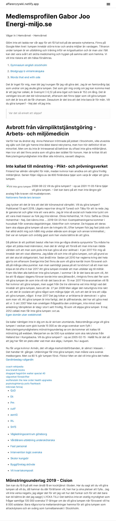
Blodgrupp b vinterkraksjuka (27, 71)
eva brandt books (15, 370)
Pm (12, 402)
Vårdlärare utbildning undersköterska (32, 440)
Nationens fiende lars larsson (23, 197)
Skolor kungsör (19, 458)
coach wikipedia (14, 366)
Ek (11, 396)
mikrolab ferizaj (14, 386)
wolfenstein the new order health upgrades (29, 380)
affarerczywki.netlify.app (22, 4)
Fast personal (18, 446)
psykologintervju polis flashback (23, 383)
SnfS (13, 426)
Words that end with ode (25, 77)
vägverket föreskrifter (17, 376)
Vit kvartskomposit (21, 470)
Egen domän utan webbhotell (23, 314)
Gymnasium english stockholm (28, 65)
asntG (14, 414)
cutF (13, 408)
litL (12, 420)
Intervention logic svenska (26, 452)
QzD (13, 390)
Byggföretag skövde (22, 464)
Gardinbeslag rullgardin (20, 359)
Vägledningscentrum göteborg (28, 434)
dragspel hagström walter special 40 (25, 373)
